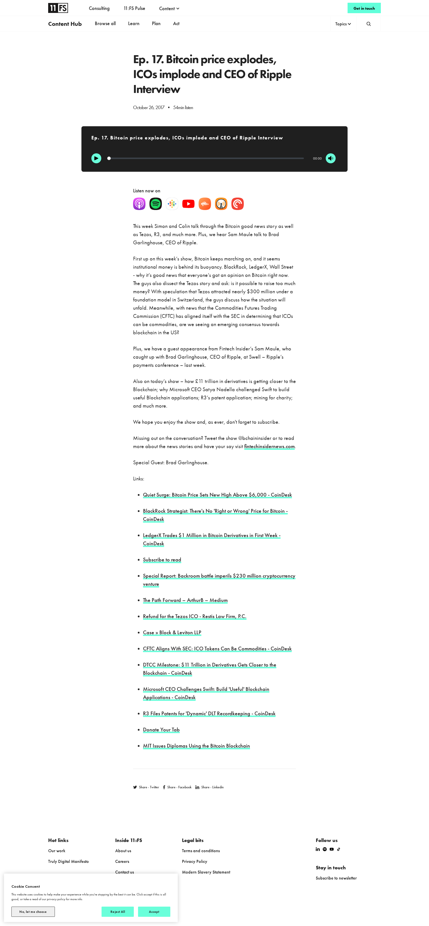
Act (176, 23)
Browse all (105, 23)
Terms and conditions (201, 850)
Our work (56, 850)
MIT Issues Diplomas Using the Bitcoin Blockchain (196, 745)
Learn (134, 23)
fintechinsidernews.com (269, 446)
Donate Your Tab (161, 729)
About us (123, 850)
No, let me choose (33, 912)
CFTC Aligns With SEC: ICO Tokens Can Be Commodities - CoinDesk (217, 648)
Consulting (99, 8)
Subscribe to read (162, 559)
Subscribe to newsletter (336, 878)
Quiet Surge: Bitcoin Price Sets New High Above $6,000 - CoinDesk (217, 494)
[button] (169, 8)
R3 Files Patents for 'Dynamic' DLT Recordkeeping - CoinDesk (209, 713)
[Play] (96, 158)
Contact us (124, 872)
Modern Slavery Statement (206, 872)
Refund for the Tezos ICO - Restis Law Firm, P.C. (195, 616)
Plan (156, 23)
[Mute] (331, 158)
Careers (122, 861)
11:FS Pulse (134, 8)
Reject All (117, 912)
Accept (154, 912)
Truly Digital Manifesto (68, 861)
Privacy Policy (194, 861)
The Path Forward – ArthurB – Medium (185, 600)
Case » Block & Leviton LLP (172, 632)
